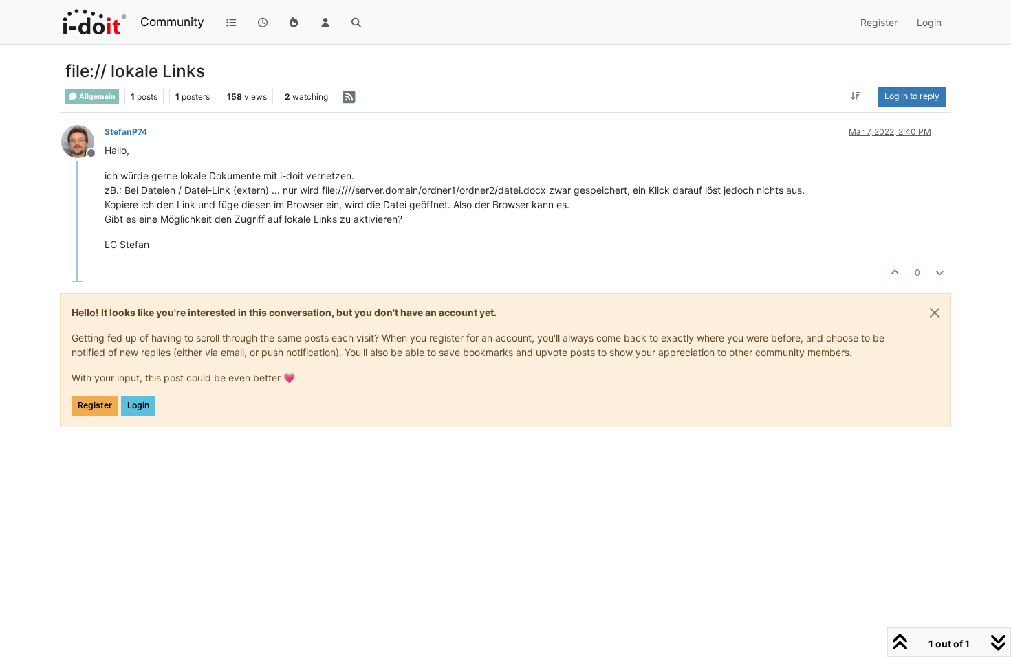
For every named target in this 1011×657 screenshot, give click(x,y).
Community (172, 21)
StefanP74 (126, 131)
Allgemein (97, 96)
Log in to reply (911, 96)
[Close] (934, 312)
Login (138, 405)
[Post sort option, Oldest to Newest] (856, 96)
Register (95, 405)
